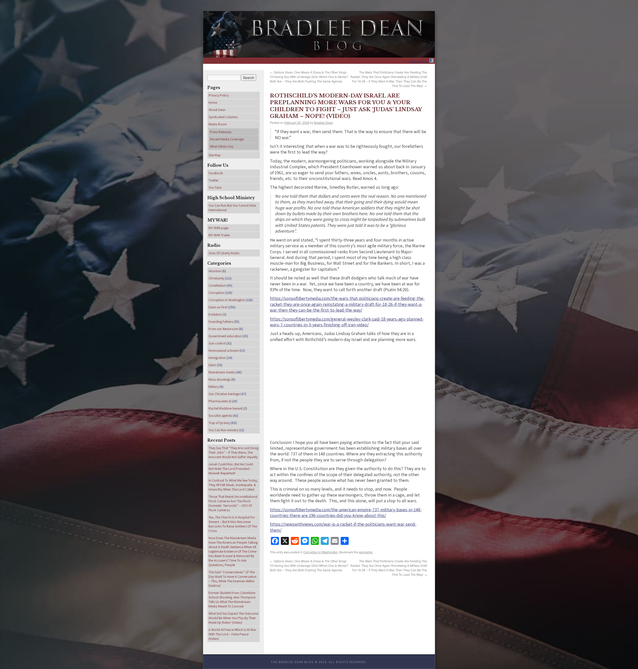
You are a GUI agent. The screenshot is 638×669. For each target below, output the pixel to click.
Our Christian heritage (224, 394)
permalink (365, 552)
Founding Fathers (221, 321)
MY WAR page (218, 228)
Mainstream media (222, 372)
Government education (225, 336)
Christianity (216, 278)
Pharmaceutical (220, 401)
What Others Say (221, 146)
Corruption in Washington (320, 552)
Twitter (214, 180)
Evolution (215, 314)
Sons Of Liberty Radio (224, 253)
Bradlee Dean (323, 122)
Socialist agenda (220, 415)
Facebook (216, 173)
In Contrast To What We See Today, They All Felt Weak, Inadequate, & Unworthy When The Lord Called (233, 485)
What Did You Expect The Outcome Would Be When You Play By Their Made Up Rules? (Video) (233, 618)
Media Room (218, 124)
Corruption (216, 292)
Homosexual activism (224, 350)
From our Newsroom (223, 329)
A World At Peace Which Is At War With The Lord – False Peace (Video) (232, 634)
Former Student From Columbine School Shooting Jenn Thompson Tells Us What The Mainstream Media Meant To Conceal (232, 599)
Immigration (217, 357)
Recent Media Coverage (227, 139)
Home (213, 102)
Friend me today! (419, 61)
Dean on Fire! (218, 307)
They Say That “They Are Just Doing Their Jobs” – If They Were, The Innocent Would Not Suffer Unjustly (233, 452)
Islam (212, 365)
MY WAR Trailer (219, 235)
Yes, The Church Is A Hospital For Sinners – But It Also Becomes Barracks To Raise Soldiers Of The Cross (233, 524)
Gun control (217, 343)
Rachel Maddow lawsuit (225, 408)
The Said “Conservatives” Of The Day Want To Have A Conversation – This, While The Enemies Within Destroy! (232, 579)
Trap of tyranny (219, 422)
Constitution (217, 285)
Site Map (215, 155)
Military (214, 386)
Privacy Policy (219, 95)
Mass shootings (220, 379)
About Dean (217, 109)
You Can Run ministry (223, 430)
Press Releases (220, 132)
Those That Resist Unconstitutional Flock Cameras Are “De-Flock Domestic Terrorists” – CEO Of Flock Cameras (233, 503)
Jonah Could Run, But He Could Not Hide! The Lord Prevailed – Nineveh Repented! (231, 468)
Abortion (215, 271)
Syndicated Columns (223, 117)
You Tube (215, 187)
